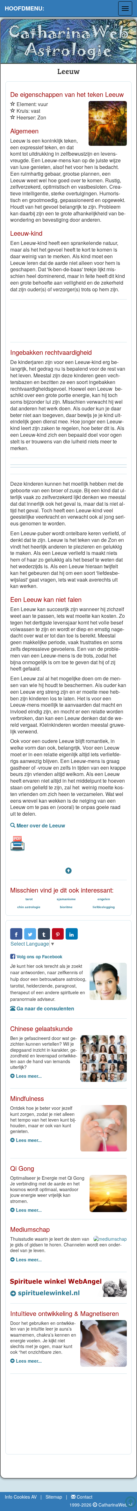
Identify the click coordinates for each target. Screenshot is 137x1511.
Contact (84, 1497)
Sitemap (54, 1497)
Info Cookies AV (21, 1497)
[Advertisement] (68, 320)
